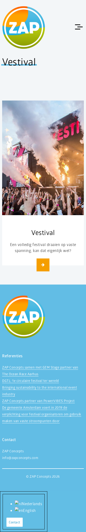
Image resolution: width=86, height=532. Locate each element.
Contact (14, 522)
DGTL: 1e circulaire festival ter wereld (30, 380)
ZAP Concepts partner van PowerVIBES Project (38, 400)
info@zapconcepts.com (20, 457)
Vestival (43, 232)
